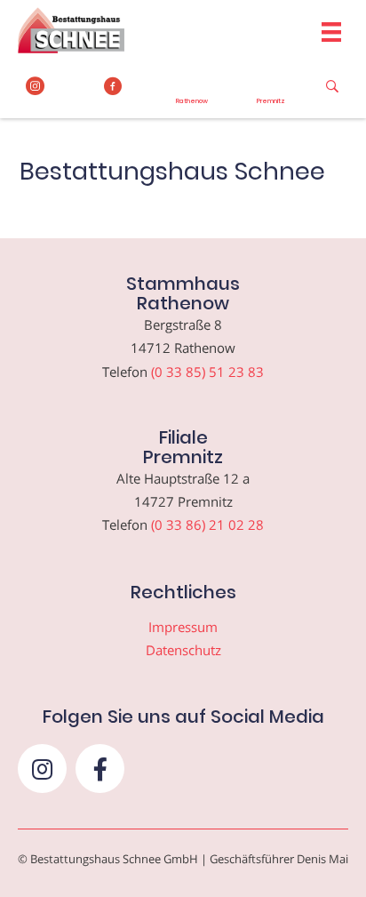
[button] (42, 768)
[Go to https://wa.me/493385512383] (192, 92)
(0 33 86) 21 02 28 (207, 524)
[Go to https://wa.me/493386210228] (271, 92)
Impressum (183, 627)
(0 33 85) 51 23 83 (207, 371)
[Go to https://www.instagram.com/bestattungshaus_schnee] (35, 86)
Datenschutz (183, 650)
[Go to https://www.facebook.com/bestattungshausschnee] (114, 86)
